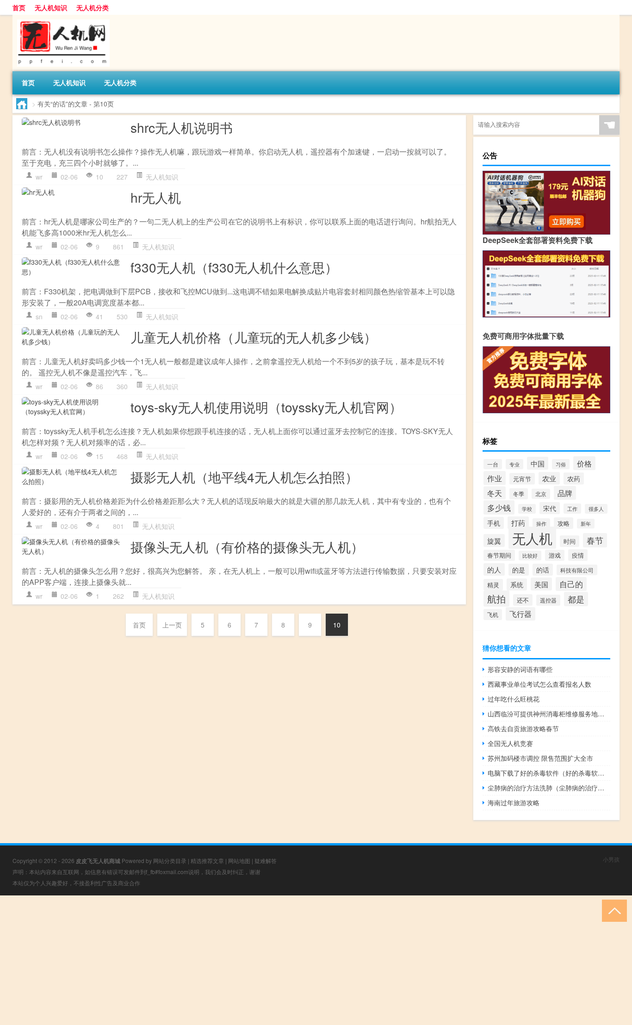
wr (39, 176)
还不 (523, 600)
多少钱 (499, 507)
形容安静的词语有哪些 (520, 669)
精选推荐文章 (207, 860)
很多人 (596, 508)
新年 (586, 523)
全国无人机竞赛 (510, 743)
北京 (540, 493)
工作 (572, 508)
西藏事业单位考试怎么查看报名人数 (539, 684)
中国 (538, 463)
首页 (18, 7)
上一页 (172, 624)
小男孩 (611, 859)
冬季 (518, 494)
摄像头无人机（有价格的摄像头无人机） (247, 546)
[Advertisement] (277, 960)
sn (39, 316)
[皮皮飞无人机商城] (61, 18)
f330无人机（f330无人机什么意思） (234, 267)
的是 (518, 569)
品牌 (565, 492)
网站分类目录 (169, 860)
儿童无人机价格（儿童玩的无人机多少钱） (253, 337)
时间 (570, 541)
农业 (549, 478)
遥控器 (548, 600)
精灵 (493, 584)
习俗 (561, 464)
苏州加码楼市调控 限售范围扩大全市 (540, 758)
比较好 (530, 555)
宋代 (549, 508)
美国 (541, 584)
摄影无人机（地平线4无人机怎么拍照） (244, 476)
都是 (576, 599)
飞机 (492, 614)
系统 (516, 584)
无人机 (532, 537)
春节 (595, 540)
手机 (493, 523)
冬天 (494, 493)
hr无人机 (155, 197)
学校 (527, 508)
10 (337, 624)
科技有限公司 (577, 570)
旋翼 (494, 540)
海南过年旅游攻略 (513, 802)
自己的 (571, 584)
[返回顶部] (612, 910)
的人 (494, 569)
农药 (573, 478)
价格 (584, 463)
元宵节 (522, 478)
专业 (514, 464)
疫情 (578, 555)
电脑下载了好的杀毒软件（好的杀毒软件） (549, 772)
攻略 (564, 523)
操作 (541, 523)
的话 (542, 569)
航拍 (496, 598)
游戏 (555, 555)
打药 (518, 523)
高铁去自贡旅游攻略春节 (523, 728)
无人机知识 (51, 7)
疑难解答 (265, 860)
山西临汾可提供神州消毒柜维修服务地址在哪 (549, 713)
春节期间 (499, 555)
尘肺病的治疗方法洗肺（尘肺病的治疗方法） (549, 787)
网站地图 (239, 860)
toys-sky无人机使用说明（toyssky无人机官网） (266, 407)
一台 (492, 464)
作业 (494, 478)
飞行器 (520, 614)
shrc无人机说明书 (181, 127)
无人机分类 (92, 7)
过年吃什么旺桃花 (513, 698)
